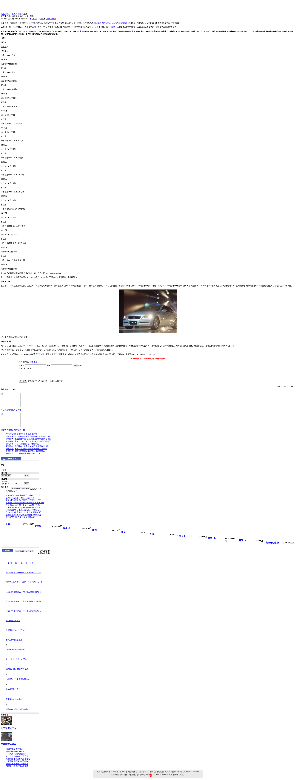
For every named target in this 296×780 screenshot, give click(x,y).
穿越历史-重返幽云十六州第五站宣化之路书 (23, 573)
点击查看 (33, 362)
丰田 (53, 23)
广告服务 (114, 772)
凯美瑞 (66, 528)
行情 (20, 14)
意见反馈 (160, 772)
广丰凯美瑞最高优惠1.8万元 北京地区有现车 (24, 512)
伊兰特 (37, 526)
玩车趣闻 (10, 453)
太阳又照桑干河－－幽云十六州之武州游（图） (25, 582)
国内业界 (10, 439)
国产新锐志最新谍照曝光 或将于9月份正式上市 (25, 503)
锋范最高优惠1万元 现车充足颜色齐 (20, 517)
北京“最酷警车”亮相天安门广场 (27, 453)
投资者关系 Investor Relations (187, 772)
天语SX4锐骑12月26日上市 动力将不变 (21, 434)
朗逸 (123, 532)
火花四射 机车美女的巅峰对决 (18, 761)
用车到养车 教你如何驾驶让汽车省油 (30, 451)
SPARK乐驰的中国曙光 (15, 650)
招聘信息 (123, 772)
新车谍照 (10, 449)
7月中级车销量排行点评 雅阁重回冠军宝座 (23, 507)
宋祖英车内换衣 (8, 744)
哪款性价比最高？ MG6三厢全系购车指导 (32, 446)
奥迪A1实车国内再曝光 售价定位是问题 (31, 449)
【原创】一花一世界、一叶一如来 (19, 563)
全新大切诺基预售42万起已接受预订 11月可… (24, 500)
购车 (14, 14)
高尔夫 (182, 536)
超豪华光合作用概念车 (15, 752)
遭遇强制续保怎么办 (14, 699)
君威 (8, 524)
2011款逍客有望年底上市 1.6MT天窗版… (22, 510)
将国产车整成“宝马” (14, 749)
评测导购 (10, 446)
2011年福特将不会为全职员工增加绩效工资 (32, 437)
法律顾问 (151, 772)
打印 (42, 19)
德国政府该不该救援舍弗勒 (17, 709)
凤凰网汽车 (5, 14)
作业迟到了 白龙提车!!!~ (15, 630)
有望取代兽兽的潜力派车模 (17, 766)
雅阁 (94, 530)
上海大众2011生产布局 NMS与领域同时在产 (33, 441)
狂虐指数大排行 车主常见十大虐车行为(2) (23, 505)
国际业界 (10, 437)
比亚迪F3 (241, 540)
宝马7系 (212, 538)
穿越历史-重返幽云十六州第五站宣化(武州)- (23, 592)
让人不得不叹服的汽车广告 (17, 756)
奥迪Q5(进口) (272, 542)
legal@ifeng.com (142, 775)
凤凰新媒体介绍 (103, 772)
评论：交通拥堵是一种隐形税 (27, 444)
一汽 (31, 31)
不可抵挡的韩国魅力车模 (16, 754)
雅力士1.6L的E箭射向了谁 (16, 659)
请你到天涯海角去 (13, 621)
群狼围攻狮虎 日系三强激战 (17, 669)
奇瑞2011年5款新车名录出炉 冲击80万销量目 (33, 439)
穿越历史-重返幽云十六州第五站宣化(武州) (23, 601)
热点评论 (10, 444)
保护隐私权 (133, 772)
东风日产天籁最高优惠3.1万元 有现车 (21, 498)
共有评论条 (51, 19)
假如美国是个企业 (13, 689)
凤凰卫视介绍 (170, 772)
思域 (152, 534)
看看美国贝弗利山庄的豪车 (17, 764)
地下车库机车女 (8, 728)
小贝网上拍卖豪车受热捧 (11, 410)
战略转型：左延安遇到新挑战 (18, 679)
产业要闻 (10, 441)
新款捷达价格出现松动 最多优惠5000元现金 (23, 515)
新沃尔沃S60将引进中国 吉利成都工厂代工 (23, 495)
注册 (80, 365)
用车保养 (10, 451)
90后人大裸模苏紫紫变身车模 (13, 430)
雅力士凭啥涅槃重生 (14, 640)
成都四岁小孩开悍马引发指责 (18, 759)
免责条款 (142, 772)
